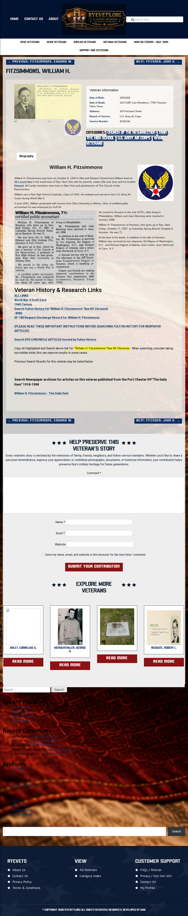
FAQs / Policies (151, 870)
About (54, 19)
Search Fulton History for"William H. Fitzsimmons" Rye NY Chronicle (61, 309)
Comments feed (22, 810)
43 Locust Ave (23, 181)
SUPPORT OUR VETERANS (93, 50)
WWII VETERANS (56, 42)
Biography (26, 156)
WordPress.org (21, 814)
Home (14, 19)
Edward (19, 185)
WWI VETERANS (29, 42)
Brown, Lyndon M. (57, 754)
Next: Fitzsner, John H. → (158, 61)
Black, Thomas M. (23, 712)
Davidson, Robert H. (24, 716)
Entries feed (19, 805)
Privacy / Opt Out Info (156, 876)
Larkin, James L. (22, 720)
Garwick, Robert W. (42, 745)
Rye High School (100, 138)
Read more (23, 662)
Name (60, 522)
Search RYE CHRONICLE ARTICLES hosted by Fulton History (55, 339)
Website (60, 544)
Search (7, 823)
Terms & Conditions (26, 888)
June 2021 (18, 770)
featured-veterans (23, 785)
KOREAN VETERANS (85, 42)
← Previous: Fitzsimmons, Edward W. (40, 61)
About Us (19, 870)
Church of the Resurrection (131, 133)
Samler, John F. (21, 707)
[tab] (26, 156)
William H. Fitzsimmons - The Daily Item (41, 393)
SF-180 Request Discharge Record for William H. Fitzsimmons (57, 317)
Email (60, 533)
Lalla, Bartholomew (44, 736)
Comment (94, 473)
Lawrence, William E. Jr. (60, 749)
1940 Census (23, 304)
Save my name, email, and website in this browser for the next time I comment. (95, 554)
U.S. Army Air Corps (134, 138)
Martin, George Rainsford (44, 740)
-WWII (18, 313)
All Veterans (88, 870)
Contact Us (33, 19)
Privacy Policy (22, 882)
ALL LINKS (21, 295)
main (163, 133)
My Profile (147, 888)
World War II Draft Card (30, 300)
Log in (15, 801)
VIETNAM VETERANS (114, 42)
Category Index (90, 876)
